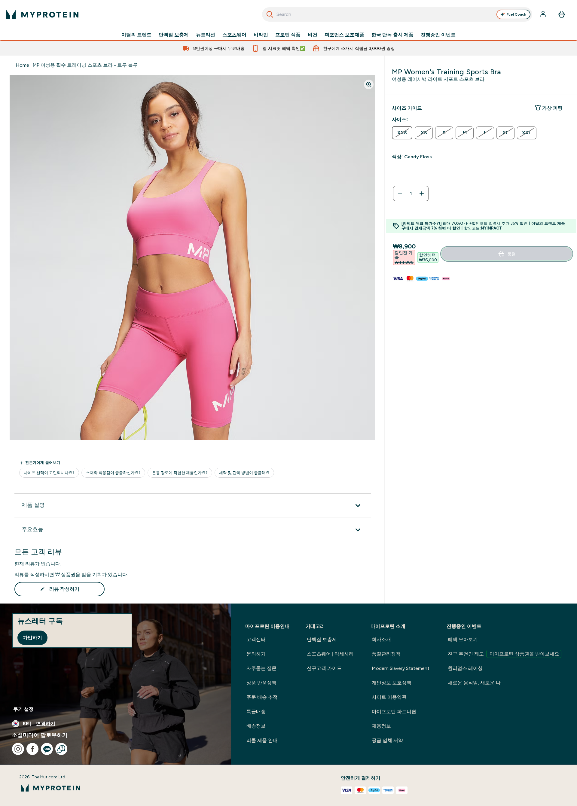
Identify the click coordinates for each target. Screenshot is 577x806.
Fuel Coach (516, 14)
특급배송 (256, 711)
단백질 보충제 (174, 34)
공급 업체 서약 (387, 740)
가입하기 (32, 637)
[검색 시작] (270, 14)
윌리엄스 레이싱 (465, 668)
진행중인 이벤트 (438, 34)
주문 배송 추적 (262, 697)
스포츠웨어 (234, 34)
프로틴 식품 (288, 34)
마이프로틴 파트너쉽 (394, 711)
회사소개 (381, 639)
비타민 (261, 34)
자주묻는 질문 (261, 668)
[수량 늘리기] (421, 193)
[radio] (402, 132)
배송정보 (256, 725)
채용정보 (381, 725)
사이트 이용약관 (389, 697)
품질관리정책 (386, 653)
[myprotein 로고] (42, 14)
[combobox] (397, 14)
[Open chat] (61, 749)
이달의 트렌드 (136, 34)
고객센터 (256, 639)
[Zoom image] (369, 84)
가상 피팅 (552, 108)
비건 (312, 34)
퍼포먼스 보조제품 (344, 34)
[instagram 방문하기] (18, 749)
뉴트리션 (205, 34)
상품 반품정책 (261, 682)
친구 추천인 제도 (503, 653)
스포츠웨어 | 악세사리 (330, 653)
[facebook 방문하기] (32, 749)
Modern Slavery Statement (400, 668)
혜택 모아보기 (463, 639)
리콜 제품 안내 (262, 740)
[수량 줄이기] (400, 193)
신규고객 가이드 (324, 668)
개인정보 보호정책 (391, 682)
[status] (411, 193)
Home (22, 65)
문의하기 (256, 653)
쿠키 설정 (23, 709)
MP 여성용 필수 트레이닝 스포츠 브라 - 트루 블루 (85, 65)
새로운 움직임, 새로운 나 (474, 682)
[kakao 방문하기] (47, 749)
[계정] (544, 14)
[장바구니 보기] (562, 14)
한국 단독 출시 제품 (392, 34)
